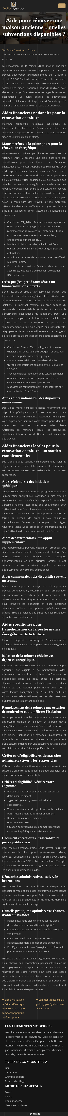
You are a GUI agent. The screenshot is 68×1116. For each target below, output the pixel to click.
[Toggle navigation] (62, 5)
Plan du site (34, 1113)
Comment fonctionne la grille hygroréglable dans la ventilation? (50, 1004)
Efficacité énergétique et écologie (20, 50)
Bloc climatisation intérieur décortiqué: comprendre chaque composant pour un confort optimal (13, 1008)
